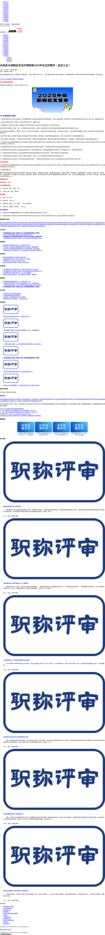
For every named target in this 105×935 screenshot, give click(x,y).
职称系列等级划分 (28, 224)
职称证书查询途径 (58, 222)
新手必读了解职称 (5, 222)
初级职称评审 (74, 224)
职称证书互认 (17, 226)
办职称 (23, 399)
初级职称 (6, 16)
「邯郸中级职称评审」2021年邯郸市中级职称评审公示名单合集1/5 (22, 285)
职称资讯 (6, 12)
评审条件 (6, 4)
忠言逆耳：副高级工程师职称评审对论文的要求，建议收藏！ (21, 247)
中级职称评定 (33, 226)
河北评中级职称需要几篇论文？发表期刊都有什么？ (18, 234)
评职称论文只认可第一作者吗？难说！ (14, 260)
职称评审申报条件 (37, 222)
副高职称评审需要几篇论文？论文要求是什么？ (17, 245)
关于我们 (6, 55)
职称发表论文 (7, 910)
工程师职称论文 (31, 415)
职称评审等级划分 (17, 224)
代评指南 (6, 5)
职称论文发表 (96, 399)
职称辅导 (6, 7)
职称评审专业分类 (6, 224)
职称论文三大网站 (16, 401)
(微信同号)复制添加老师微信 (12, 79)
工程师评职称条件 (26, 401)
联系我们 (9, 61)
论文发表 (2, 209)
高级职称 (6, 19)
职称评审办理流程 (47, 222)
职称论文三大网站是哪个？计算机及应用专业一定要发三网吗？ (16, 890)
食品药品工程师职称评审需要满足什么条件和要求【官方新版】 (21, 248)
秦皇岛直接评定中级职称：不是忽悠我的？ (15, 298)
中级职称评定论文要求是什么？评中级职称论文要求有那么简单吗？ (23, 250)
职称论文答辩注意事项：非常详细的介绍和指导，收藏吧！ (20, 274)
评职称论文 (6, 923)
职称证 (36, 399)
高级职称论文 (6, 401)
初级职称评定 (25, 226)
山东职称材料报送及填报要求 (11, 295)
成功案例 (6, 21)
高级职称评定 (41, 226)
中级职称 (6, 17)
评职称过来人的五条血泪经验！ (12, 293)
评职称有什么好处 (53, 399)
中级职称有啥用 (43, 399)
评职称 (8, 24)
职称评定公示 (72, 399)
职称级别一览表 (29, 399)
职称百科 (6, 14)
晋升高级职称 (9, 226)
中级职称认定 (90, 224)
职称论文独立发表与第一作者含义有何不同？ (16, 262)
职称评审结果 (80, 399)
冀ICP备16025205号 (5, 929)
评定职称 (2, 399)
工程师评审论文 (7, 908)
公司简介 (9, 57)
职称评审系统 (88, 399)
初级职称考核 (58, 224)
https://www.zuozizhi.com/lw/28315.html (20, 414)
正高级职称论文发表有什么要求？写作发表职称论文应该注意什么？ (23, 238)
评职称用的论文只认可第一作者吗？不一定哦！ (17, 259)
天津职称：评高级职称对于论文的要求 (14, 297)
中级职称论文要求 (9, 116)
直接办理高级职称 (49, 224)
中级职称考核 (82, 224)
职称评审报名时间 (79, 222)
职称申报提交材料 (26, 222)
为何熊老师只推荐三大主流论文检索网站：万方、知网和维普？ (21, 283)
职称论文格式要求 (8, 920)
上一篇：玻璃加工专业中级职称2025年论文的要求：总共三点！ (18, 410)
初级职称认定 (66, 224)
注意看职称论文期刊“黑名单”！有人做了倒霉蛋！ (17, 272)
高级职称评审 (98, 224)
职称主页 (6, 2)
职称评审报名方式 (90, 222)
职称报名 (38, 415)
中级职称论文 (4, 415)
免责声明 (9, 59)
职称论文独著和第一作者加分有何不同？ (15, 257)
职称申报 (24, 415)
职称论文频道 (16, 24)
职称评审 (6, 911)
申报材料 (6, 9)
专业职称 (18, 399)
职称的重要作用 (63, 399)
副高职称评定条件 (10, 399)
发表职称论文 (7, 918)
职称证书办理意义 (69, 222)
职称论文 (6, 10)
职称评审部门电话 (15, 222)
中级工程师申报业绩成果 (10, 913)
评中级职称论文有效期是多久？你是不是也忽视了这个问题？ (21, 269)
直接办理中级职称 (38, 224)
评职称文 (6, 922)
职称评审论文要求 (8, 906)
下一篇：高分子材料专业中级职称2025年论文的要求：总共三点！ (19, 412)
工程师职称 (8, 85)
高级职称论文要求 (37, 401)
